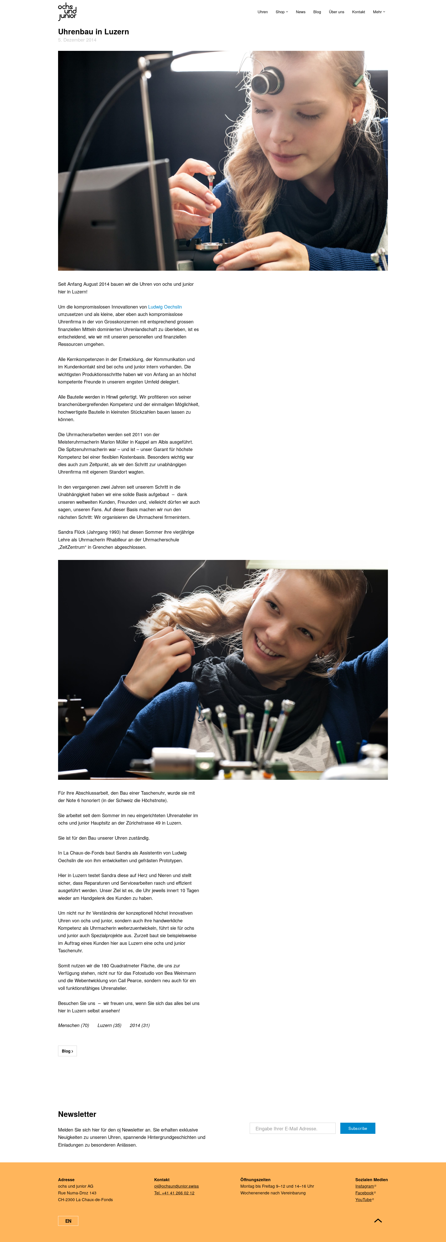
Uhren (263, 11)
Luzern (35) (109, 1025)
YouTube (363, 1199)
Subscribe (357, 1128)
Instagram (364, 1186)
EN (68, 1220)
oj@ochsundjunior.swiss (176, 1186)
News (300, 11)
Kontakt (358, 11)
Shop (280, 11)
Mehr (377, 11)
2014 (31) (140, 1025)
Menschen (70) (73, 1025)
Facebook (364, 1193)
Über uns (336, 11)
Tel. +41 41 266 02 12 (174, 1193)
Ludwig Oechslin (165, 306)
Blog (317, 11)
